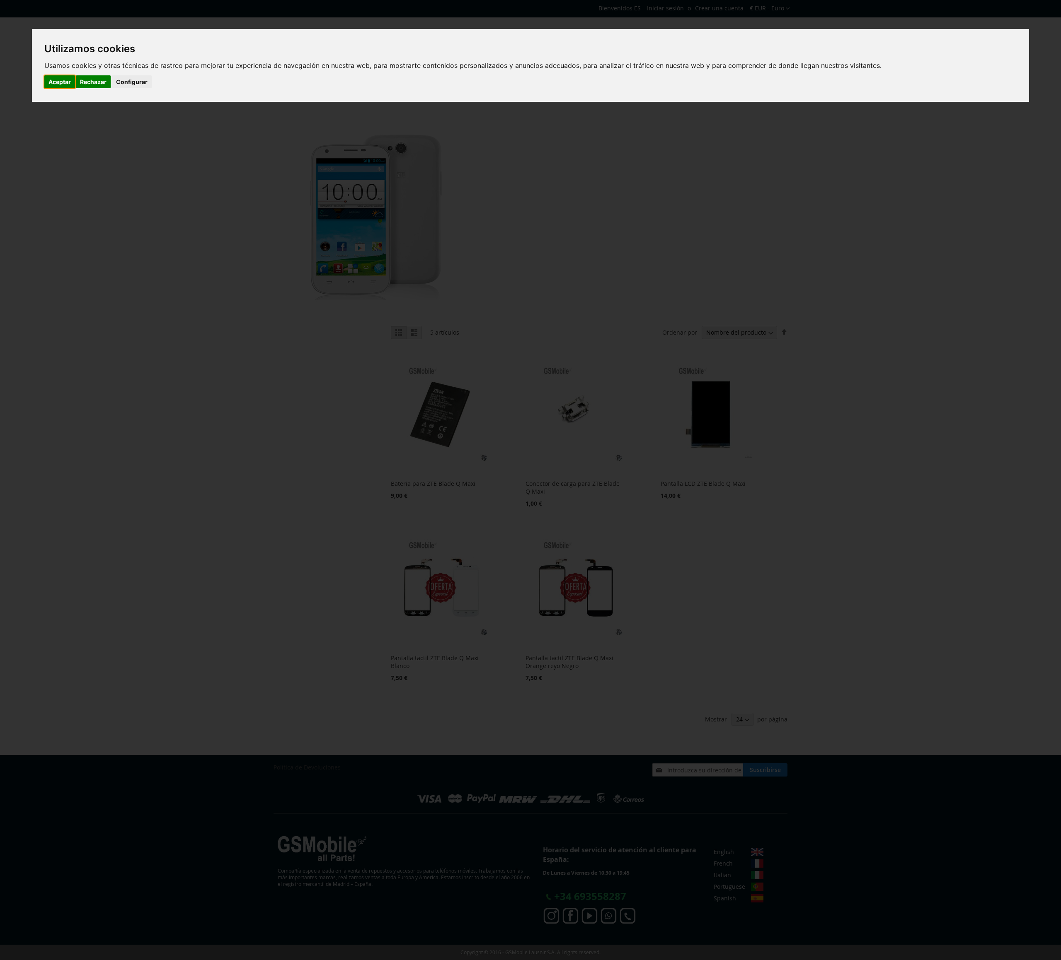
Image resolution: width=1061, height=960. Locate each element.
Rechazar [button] (93, 81)
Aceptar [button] (59, 81)
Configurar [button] (132, 81)
